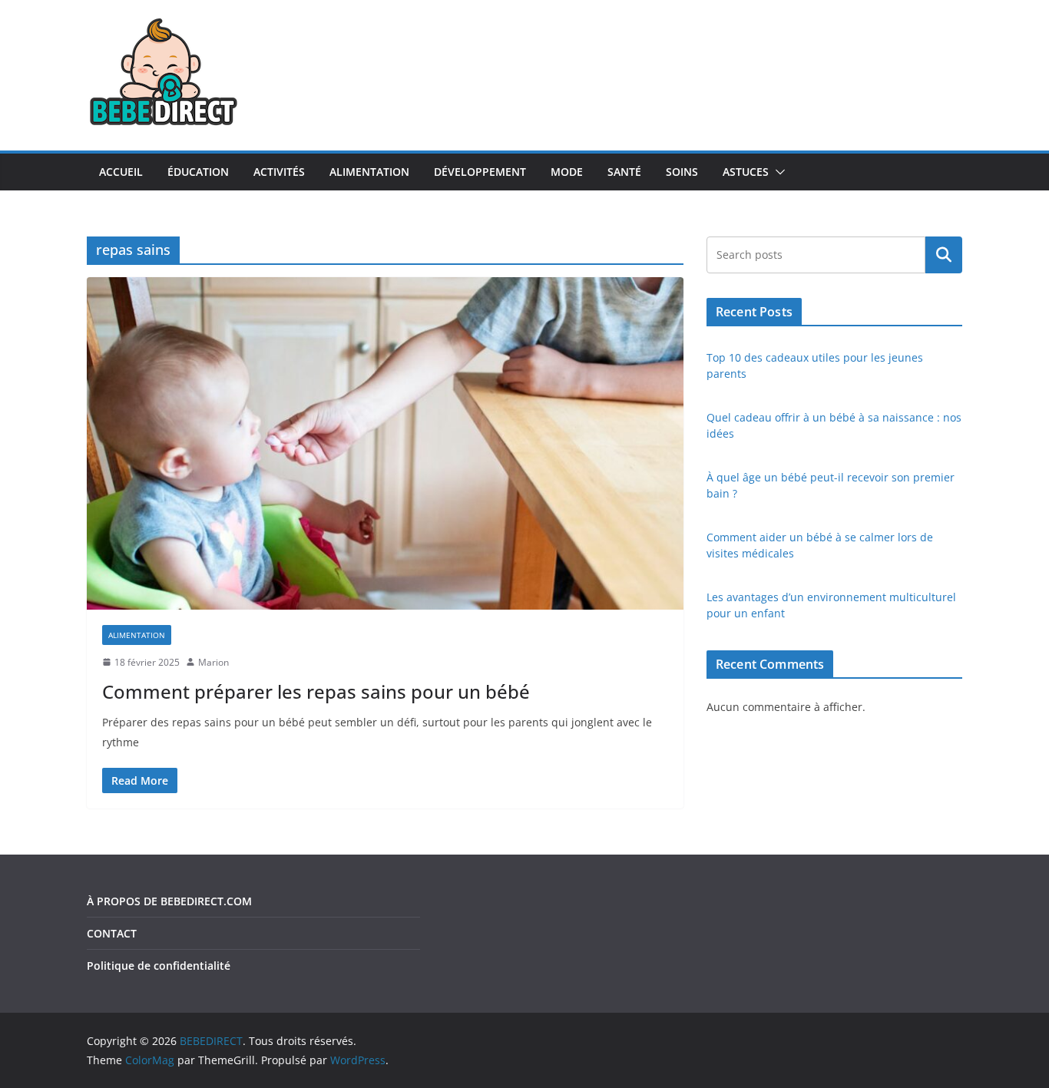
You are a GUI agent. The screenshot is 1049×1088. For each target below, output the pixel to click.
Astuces (746, 171)
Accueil (121, 171)
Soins (682, 171)
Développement (480, 171)
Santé (624, 171)
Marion (213, 662)
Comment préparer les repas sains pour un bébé (316, 691)
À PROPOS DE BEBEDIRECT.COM (169, 901)
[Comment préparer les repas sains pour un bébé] (385, 443)
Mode (567, 171)
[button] (777, 172)
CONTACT (112, 933)
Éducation (198, 171)
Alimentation (369, 171)
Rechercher (943, 254)
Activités (279, 171)
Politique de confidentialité (158, 965)
